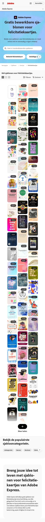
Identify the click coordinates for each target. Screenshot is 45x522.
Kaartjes (22, 65)
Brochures (27, 450)
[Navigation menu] (3, 3)
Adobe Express (7, 9)
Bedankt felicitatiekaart (14, 57)
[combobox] (22, 48)
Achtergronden (8, 450)
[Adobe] (10, 3)
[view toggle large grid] (9, 77)
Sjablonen (13, 65)
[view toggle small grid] (3, 77)
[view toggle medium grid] (6, 77)
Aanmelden (38, 3)
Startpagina (5, 65)
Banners (18, 450)
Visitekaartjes (37, 450)
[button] (30, 3)
